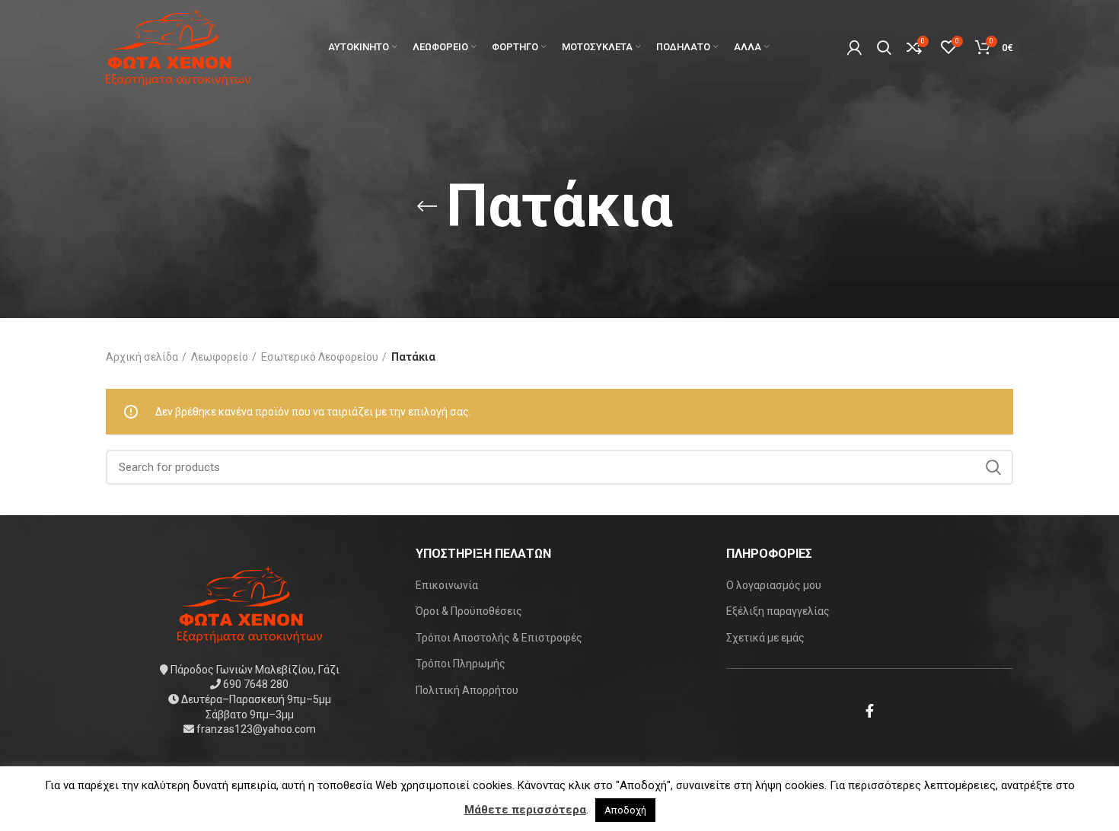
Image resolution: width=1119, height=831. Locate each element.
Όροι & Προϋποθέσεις (469, 611)
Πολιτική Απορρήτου (467, 690)
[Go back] (427, 206)
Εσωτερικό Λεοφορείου (319, 357)
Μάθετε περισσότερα (525, 810)
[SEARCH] (993, 467)
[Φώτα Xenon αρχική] (249, 603)
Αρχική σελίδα (142, 357)
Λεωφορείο (219, 357)
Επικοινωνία (447, 585)
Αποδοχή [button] (625, 810)
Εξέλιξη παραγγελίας (778, 611)
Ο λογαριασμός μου (773, 585)
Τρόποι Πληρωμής (460, 663)
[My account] (854, 47)
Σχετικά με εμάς (765, 638)
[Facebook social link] (869, 710)
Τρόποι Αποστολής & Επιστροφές (499, 638)
